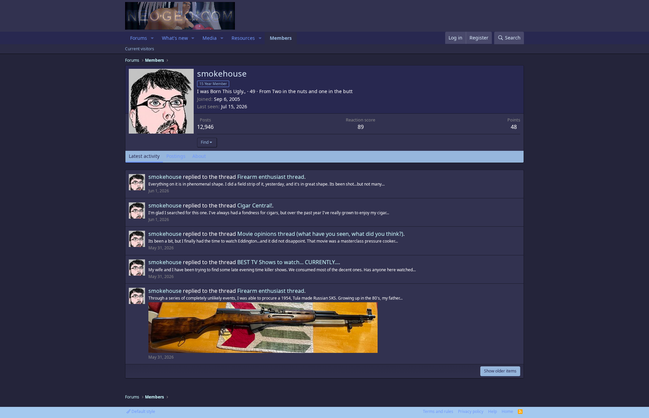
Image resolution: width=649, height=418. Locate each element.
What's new (175, 38)
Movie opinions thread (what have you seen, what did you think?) (320, 234)
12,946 (205, 127)
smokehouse (165, 176)
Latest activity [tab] (144, 156)
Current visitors (139, 49)
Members (281, 38)
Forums (138, 38)
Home (507, 411)
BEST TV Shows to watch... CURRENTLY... (288, 262)
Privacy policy (470, 411)
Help (492, 411)
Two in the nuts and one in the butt (312, 91)
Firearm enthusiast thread (270, 176)
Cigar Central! (254, 205)
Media (209, 38)
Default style (142, 411)
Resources (243, 38)
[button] (152, 38)
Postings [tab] (176, 156)
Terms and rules (438, 411)
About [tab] (199, 156)
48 (514, 127)
